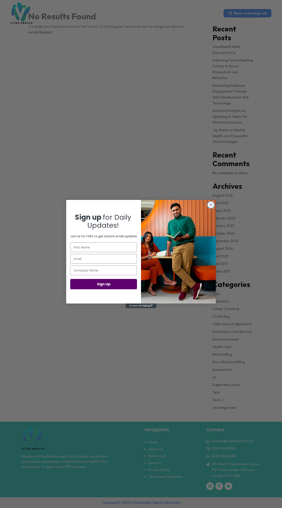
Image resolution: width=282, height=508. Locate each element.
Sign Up (103, 284)
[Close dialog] (211, 204)
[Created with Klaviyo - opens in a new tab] (141, 305)
